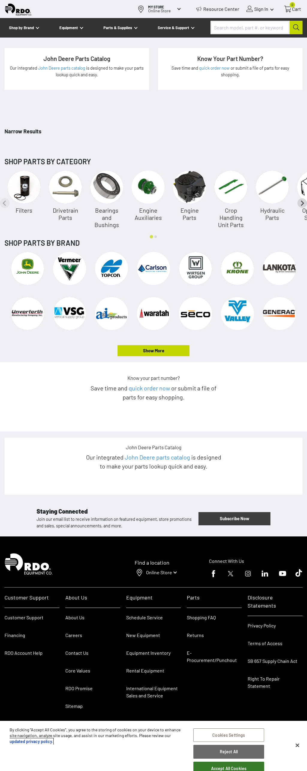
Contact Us (76, 653)
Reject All (229, 751)
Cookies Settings (228, 735)
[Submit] (296, 27)
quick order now (215, 68)
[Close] (297, 745)
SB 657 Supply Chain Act (272, 661)
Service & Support (173, 27)
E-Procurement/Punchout (212, 656)
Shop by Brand (21, 27)
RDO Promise (79, 688)
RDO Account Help (23, 653)
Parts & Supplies (117, 27)
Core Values (77, 670)
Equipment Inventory (148, 653)
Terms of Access (265, 643)
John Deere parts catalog (62, 68)
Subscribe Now (234, 518)
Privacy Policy (262, 625)
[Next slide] (302, 203)
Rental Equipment (145, 670)
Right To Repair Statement (264, 682)
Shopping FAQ (201, 617)
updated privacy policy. (31, 741)
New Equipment (143, 635)
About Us (75, 617)
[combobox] (256, 27)
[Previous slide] (5, 203)
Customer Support (23, 617)
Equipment (68, 27)
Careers (73, 635)
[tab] (151, 236)
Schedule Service (144, 617)
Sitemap (74, 706)
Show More (153, 350)
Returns (195, 635)
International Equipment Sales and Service (152, 691)
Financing (14, 635)
